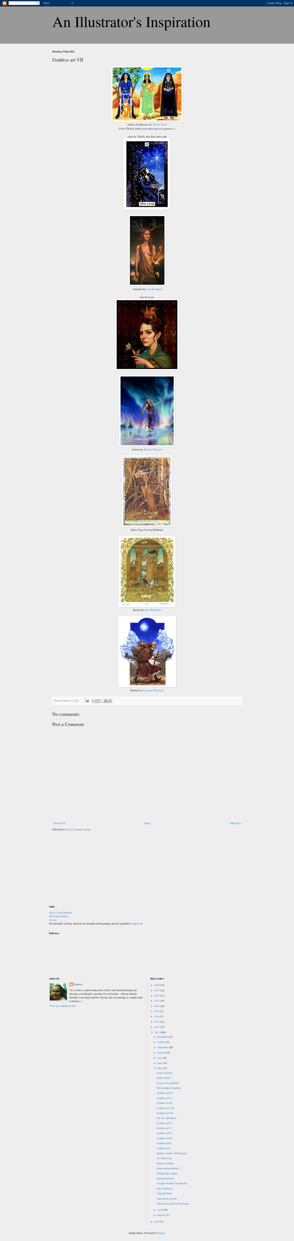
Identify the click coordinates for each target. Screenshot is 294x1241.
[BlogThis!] (98, 701)
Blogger (161, 1233)
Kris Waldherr (152, 610)
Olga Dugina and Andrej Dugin (173, 1203)
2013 (157, 1021)
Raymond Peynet (165, 1178)
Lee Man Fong (164, 1158)
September (163, 1047)
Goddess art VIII (165, 1108)
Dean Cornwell (164, 1072)
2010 (157, 1221)
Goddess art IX (164, 1103)
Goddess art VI (164, 1123)
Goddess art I (163, 1148)
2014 (157, 1016)
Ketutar (78, 984)
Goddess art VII (165, 1113)
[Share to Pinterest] (110, 701)
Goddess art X (164, 1098)
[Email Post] (87, 700)
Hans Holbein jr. (165, 1188)
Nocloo (53, 919)
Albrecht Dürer (164, 1193)
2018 (157, 995)
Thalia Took (160, 124)
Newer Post (59, 823)
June (160, 1063)
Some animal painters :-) (169, 1168)
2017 (157, 1000)
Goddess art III (164, 1138)
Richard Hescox (153, 449)
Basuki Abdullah (165, 1163)
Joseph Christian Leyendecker (172, 1183)
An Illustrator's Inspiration (131, 21)
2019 (157, 990)
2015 (157, 1011)
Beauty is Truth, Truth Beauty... (172, 1153)
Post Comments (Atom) (78, 829)
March (161, 1215)
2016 (157, 1006)
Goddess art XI (164, 1092)
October (161, 1042)
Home (147, 823)
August (161, 1052)
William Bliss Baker (167, 1173)
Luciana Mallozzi (153, 690)
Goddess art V (164, 1128)
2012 (157, 1026)
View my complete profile (62, 1005)
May (160, 1068)
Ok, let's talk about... (167, 1118)
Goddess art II (164, 1143)
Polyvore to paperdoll (168, 1083)
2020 (157, 985)
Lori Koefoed (154, 289)
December (162, 1036)
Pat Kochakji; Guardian (169, 1088)
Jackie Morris (164, 1077)
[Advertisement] (81, 871)
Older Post (235, 823)
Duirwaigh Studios (58, 916)
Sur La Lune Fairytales (60, 912)
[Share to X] (102, 701)
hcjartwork (137, 923)
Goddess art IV (164, 1133)
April (160, 1209)
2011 (157, 1032)
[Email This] (94, 701)
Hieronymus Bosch (166, 1198)
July (159, 1057)
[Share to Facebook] (106, 701)
